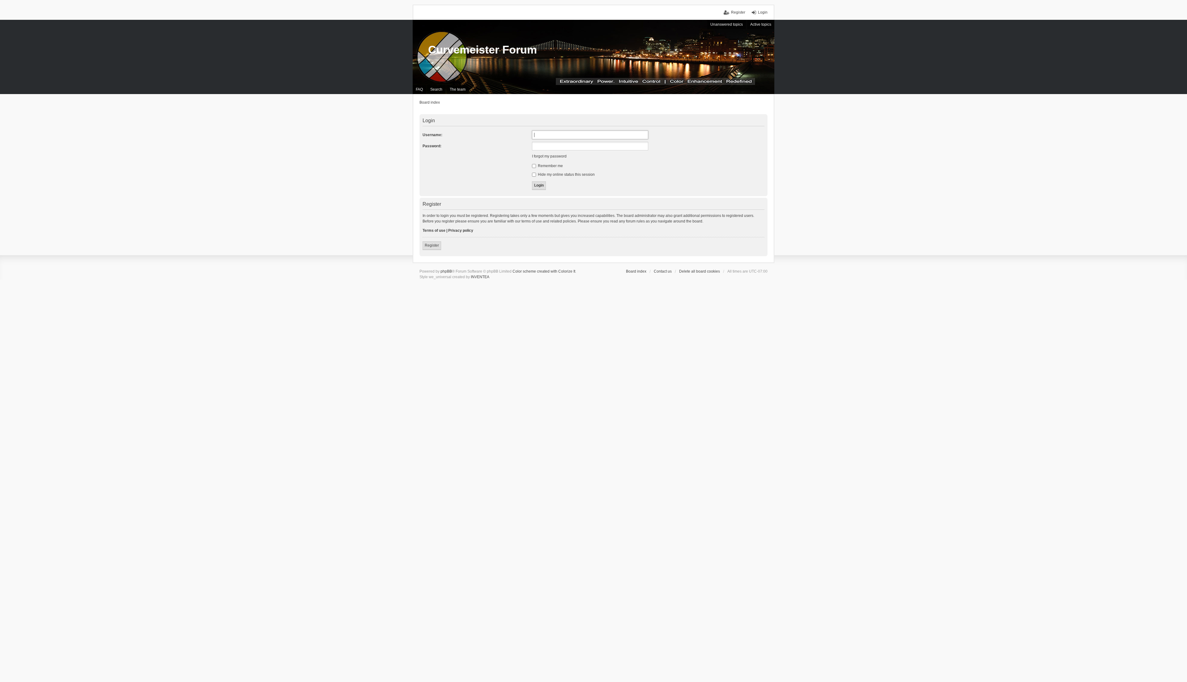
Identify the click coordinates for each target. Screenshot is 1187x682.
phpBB (446, 271)
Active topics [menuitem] (760, 24)
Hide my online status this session (566, 174)
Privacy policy (460, 230)
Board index (636, 271)
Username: (432, 135)
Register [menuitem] (738, 12)
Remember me (550, 166)
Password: (432, 146)
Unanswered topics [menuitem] (726, 24)
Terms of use (434, 230)
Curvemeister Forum (482, 49)
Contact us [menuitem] (663, 271)
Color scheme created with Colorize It (544, 271)
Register (432, 245)
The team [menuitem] (458, 89)
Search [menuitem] (436, 89)
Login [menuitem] (763, 12)
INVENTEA (480, 277)
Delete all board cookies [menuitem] (699, 271)
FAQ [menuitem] (419, 89)
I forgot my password (549, 156)
